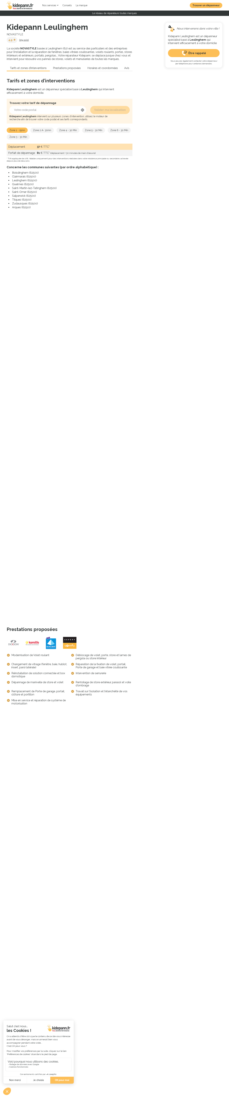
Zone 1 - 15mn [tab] (17, 130)
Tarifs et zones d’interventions (28, 68)
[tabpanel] (69, 176)
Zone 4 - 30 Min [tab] (68, 130)
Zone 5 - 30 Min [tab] (93, 130)
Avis (126, 68)
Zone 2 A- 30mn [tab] (42, 130)
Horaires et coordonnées (102, 68)
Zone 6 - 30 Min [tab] (119, 130)
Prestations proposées (67, 68)
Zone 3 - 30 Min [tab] (18, 137)
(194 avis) (24, 40)
